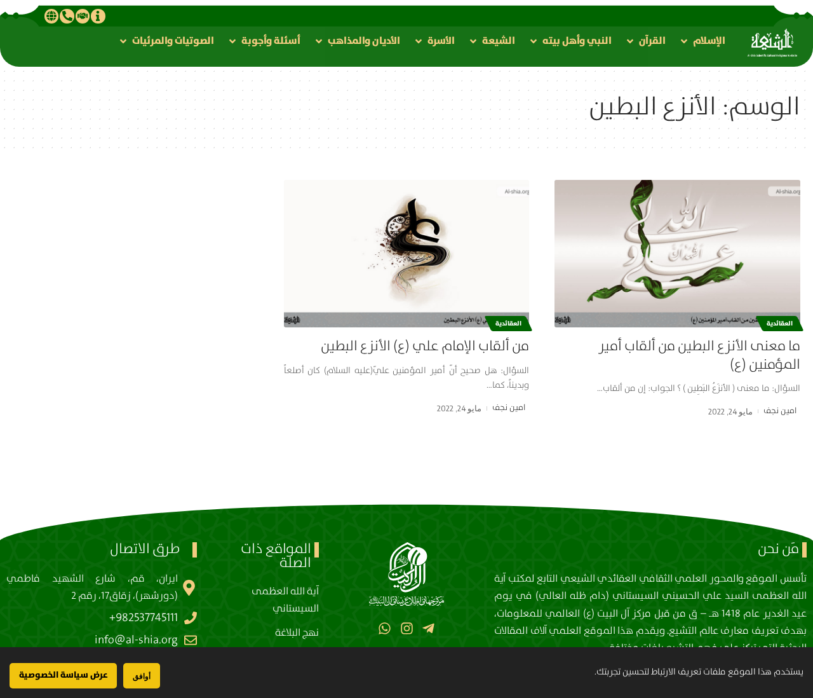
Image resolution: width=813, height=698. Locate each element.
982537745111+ (143, 618)
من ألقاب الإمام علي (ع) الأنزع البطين (425, 346)
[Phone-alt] (67, 16)
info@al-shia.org (136, 640)
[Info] (98, 16)
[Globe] (51, 16)
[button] (702, 41)
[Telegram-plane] (428, 628)
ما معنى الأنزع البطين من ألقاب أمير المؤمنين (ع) (699, 355)
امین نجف (779, 411)
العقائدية (780, 323)
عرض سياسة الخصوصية (63, 675)
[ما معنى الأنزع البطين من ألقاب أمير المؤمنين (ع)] (677, 253)
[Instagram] (406, 628)
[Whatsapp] (384, 628)
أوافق (142, 676)
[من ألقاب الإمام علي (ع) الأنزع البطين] (407, 253)
